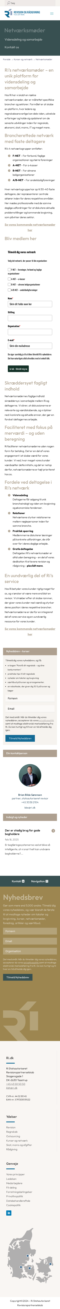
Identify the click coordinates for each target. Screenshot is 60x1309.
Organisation (14, 326)
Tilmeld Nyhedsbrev (20, 738)
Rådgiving (11, 1149)
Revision (11, 1127)
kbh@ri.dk (11, 1087)
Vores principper (15, 1174)
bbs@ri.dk (30, 807)
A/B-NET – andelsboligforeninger (24, 290)
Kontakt (16, 881)
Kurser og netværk (17, 1140)
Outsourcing (13, 1136)
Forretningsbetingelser (19, 1191)
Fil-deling (11, 1187)
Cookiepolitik (13, 1205)
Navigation (38, 881)
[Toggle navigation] (51, 13)
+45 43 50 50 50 (15, 1084)
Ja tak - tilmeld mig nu (18, 368)
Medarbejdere (14, 1183)
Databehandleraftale (18, 1200)
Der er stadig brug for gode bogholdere (22, 832)
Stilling (11, 312)
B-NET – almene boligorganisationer (25, 284)
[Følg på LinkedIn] (8, 1213)
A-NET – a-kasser (18, 279)
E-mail (11, 340)
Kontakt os (12, 47)
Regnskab (11, 1131)
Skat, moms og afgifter (19, 1145)
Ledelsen (11, 1178)
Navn (10, 298)
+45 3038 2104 (30, 802)
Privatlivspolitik (14, 1196)
